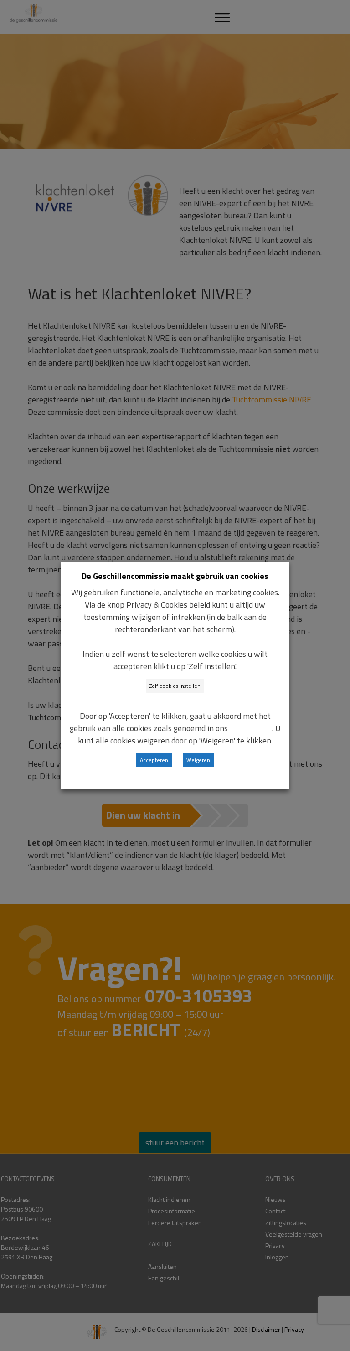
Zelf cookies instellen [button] (175, 685)
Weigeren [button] (198, 760)
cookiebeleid (251, 728)
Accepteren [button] (154, 760)
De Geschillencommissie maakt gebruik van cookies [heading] (175, 576)
